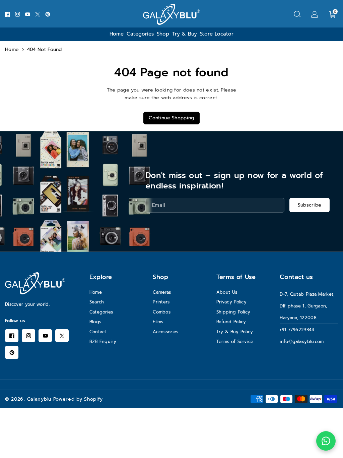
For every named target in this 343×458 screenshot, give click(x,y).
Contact (98, 332)
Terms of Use (236, 277)
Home (12, 49)
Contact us (296, 277)
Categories (101, 312)
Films (158, 322)
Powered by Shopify (78, 399)
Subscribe (310, 205)
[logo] (35, 283)
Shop (160, 277)
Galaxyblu (39, 399)
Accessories (165, 332)
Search (96, 302)
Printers (161, 302)
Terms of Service (235, 341)
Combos (161, 312)
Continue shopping (171, 117)
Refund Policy (231, 322)
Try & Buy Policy (234, 332)
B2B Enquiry (102, 341)
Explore (100, 277)
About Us (226, 292)
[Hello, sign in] (314, 14)
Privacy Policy (231, 302)
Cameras (162, 292)
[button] (297, 14)
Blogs (95, 322)
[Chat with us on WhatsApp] (326, 441)
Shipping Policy (233, 312)
